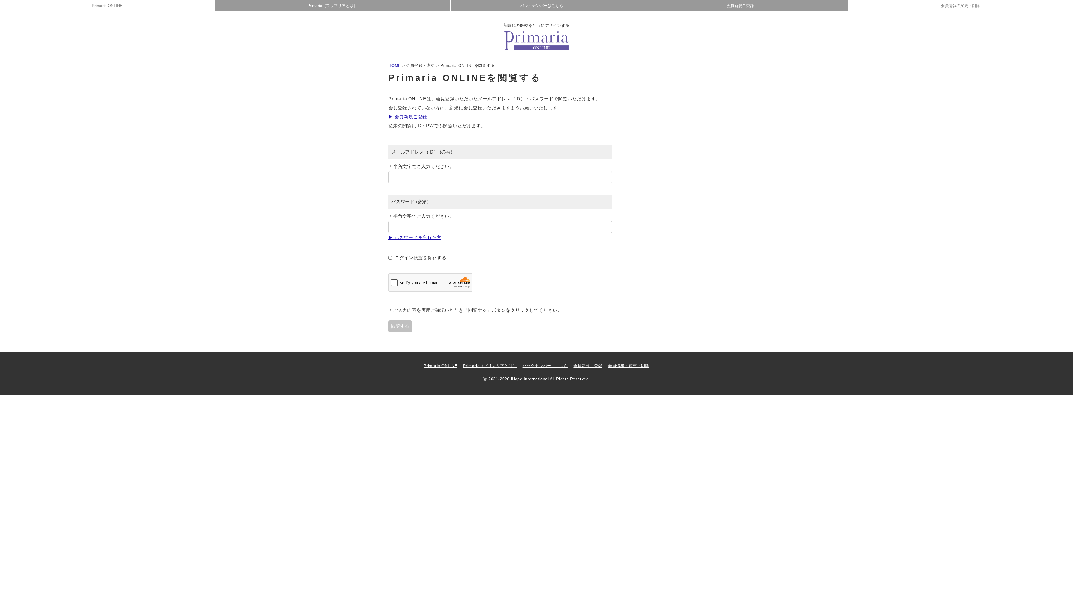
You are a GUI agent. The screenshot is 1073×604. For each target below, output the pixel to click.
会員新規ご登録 (740, 5)
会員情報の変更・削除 (960, 5)
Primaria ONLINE (107, 5)
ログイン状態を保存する (421, 257)
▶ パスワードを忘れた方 (414, 237)
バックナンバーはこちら (541, 5)
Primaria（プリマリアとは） (332, 5)
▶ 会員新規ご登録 (407, 116)
